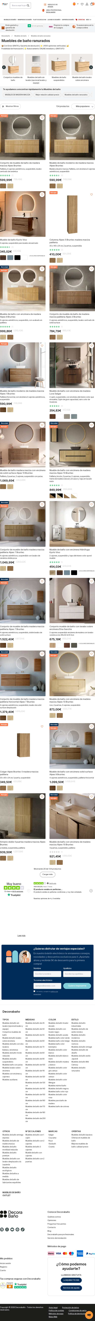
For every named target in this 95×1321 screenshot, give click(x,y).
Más (87, 19)
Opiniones (52, 1220)
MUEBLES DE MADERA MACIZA (17, 95)
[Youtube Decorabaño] (13, 1230)
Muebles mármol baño (57, 1086)
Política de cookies (56, 1311)
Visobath (52, 1144)
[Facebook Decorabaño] (2, 1230)
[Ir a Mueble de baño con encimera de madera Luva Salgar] (72, 365)
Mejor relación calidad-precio (47, 95)
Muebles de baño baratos (81, 1135)
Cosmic (51, 1147)
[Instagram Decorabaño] (7, 1230)
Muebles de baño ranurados (76, 95)
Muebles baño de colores (58, 1106)
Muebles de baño (20, 36)
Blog (49, 1231)
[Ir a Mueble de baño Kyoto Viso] (23, 214)
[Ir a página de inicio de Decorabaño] (5, 8)
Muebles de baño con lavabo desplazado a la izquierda (11, 1162)
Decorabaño (5, 36)
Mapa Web (53, 1317)
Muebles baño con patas (12, 1065)
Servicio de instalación (57, 1238)
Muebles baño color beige (59, 1041)
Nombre (37, 968)
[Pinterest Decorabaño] (18, 1230)
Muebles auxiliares (9, 1080)
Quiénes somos (54, 1217)
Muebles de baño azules (58, 1035)
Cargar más (47, 874)
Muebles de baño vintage (81, 1047)
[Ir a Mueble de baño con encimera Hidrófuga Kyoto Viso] (72, 524)
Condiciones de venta (77, 1311)
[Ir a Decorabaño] (24, 1214)
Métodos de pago (56, 1314)
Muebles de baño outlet (11, 1194)
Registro (3, 1267)
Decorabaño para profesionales (61, 1234)
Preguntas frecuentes (57, 1224)
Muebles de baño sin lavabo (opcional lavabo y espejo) (12, 1026)
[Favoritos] (82, 4)
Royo (50, 1141)
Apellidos (67, 968)
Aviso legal (53, 1308)
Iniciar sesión (5, 1263)
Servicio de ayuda (71, 1288)
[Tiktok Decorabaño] (23, 1230)
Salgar (51, 1135)
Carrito (3, 1270)
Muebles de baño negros (58, 1089)
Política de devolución (77, 1314)
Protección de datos (70, 1308)
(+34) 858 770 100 (71, 1280)
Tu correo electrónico (43, 980)
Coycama (52, 1138)
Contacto (52, 1227)
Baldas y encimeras (10, 1050)
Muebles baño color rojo (58, 1092)
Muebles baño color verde (59, 1038)
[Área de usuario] (87, 4)
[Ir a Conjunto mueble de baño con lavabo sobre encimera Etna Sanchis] (72, 601)
